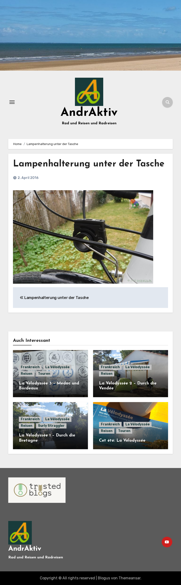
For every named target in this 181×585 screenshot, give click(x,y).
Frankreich (30, 367)
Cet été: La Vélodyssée (122, 441)
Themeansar (129, 578)
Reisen (26, 374)
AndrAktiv (89, 113)
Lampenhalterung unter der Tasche (89, 164)
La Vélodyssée (57, 367)
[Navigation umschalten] (12, 102)
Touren (44, 374)
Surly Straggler (51, 426)
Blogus (104, 578)
